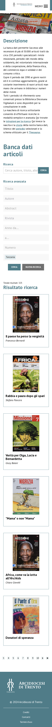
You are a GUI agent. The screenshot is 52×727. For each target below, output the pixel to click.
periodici (20, 128)
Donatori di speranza (20, 638)
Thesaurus (34, 132)
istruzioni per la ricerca (18, 121)
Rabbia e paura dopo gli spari (25, 396)
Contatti (26, 717)
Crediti (26, 712)
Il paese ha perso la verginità (25, 336)
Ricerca (8, 164)
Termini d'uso (26, 722)
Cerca (43, 170)
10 (38, 658)
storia (19, 125)
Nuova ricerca (33, 267)
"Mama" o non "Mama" (20, 518)
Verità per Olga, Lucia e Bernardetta (21, 457)
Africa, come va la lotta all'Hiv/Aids (21, 576)
